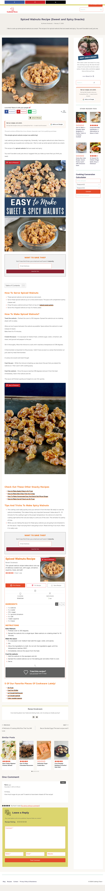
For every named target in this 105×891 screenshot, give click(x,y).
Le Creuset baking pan (15, 693)
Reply (63, 782)
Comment (9, 828)
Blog (4, 881)
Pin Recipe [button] (37, 585)
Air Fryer (11, 688)
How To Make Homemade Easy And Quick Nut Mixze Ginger (28, 496)
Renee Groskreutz (47, 23)
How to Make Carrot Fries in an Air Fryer (21, 499)
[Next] (68, 755)
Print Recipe (16, 585)
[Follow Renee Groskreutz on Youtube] (36, 717)
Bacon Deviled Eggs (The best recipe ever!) (54, 726)
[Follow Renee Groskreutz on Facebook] (33, 717)
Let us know (34, 673)
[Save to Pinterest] (35, 2)
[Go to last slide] (2, 755)
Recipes (9, 881)
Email (28, 854)
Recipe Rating (10, 822)
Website (50, 854)
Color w (10, 698)
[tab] (33, 771)
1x (56, 604)
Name (8, 854)
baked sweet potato (46, 305)
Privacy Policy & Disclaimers (28, 881)
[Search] (94, 82)
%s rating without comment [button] (30, 806)
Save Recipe (57, 585)
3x (63, 604)
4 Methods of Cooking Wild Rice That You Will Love (17, 728)
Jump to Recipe (36, 118)
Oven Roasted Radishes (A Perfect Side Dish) (61, 765)
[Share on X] (56, 2)
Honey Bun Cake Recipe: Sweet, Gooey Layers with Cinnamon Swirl (81, 161)
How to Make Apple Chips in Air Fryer (20, 491)
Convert (88, 191)
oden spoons (18, 698)
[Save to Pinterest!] (12, 162)
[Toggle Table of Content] (22, 285)
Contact (15, 881)
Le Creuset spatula (14, 696)
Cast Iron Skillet (13, 690)
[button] (6, 573)
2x (60, 604)
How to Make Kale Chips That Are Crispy (21, 494)
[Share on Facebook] (15, 2)
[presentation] (9, 750)
